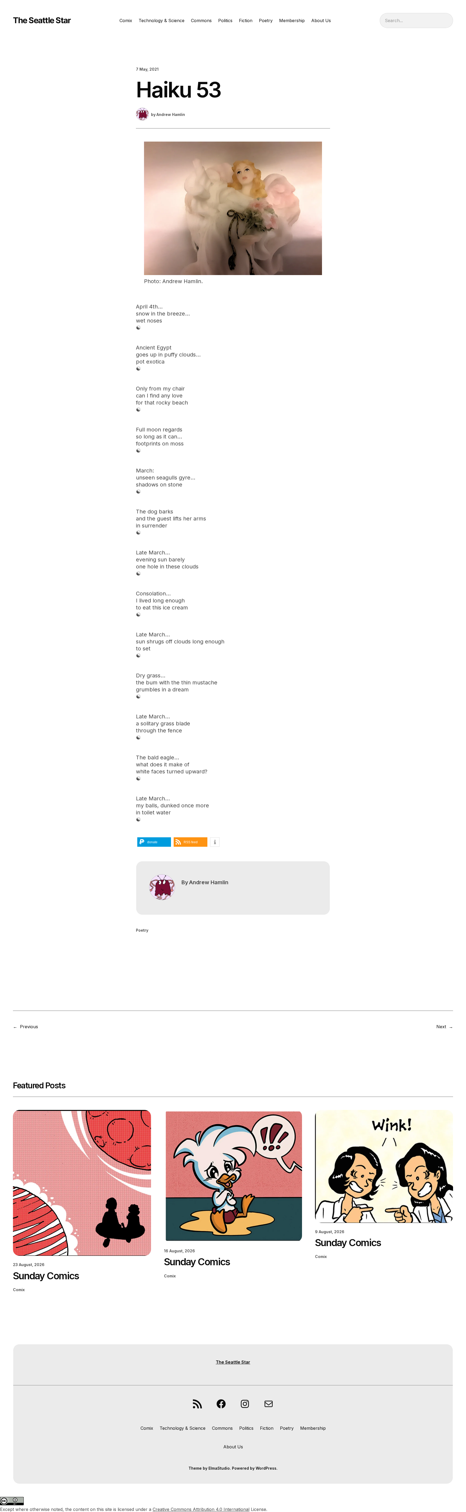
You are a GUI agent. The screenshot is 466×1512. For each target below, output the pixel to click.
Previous (29, 1026)
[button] (154, 842)
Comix (19, 1289)
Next (441, 1026)
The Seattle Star (41, 20)
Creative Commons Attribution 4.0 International (201, 1509)
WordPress (266, 1468)
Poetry (142, 930)
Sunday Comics (46, 1276)
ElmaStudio (219, 1468)
